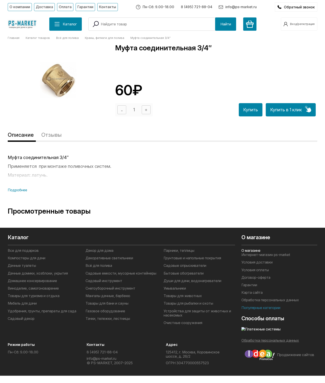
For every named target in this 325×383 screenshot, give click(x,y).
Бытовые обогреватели (184, 273)
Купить (250, 109)
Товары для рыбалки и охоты (188, 303)
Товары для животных (183, 296)
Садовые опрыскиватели (185, 266)
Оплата (65, 7)
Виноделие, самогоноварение (33, 288)
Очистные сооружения (183, 323)
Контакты (107, 7)
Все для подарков (23, 250)
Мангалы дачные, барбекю (108, 296)
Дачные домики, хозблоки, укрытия (38, 273)
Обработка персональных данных (270, 300)
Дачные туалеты (22, 266)
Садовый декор (21, 319)
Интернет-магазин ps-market (265, 255)
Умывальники (175, 288)
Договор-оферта (255, 277)
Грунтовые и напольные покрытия (192, 258)
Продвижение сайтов (295, 355)
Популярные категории (260, 308)
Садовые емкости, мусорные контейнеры (121, 273)
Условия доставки (257, 262)
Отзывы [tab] (51, 135)
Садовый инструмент (104, 281)
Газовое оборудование (105, 311)
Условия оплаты (255, 270)
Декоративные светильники (109, 258)
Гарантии (85, 7)
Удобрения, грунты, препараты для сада (42, 311)
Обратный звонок (299, 7)
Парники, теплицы (179, 250)
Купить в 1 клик (286, 109)
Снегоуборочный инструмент (110, 288)
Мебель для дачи (22, 303)
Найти (225, 24)
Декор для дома (99, 250)
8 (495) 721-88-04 (196, 7)
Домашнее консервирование (32, 281)
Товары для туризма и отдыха (33, 296)
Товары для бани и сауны (107, 303)
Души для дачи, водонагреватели (192, 281)
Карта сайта (252, 292)
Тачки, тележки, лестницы (108, 319)
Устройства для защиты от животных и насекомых (197, 313)
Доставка (44, 7)
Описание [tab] (21, 135)
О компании (20, 7)
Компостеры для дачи (26, 258)
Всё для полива (99, 266)
